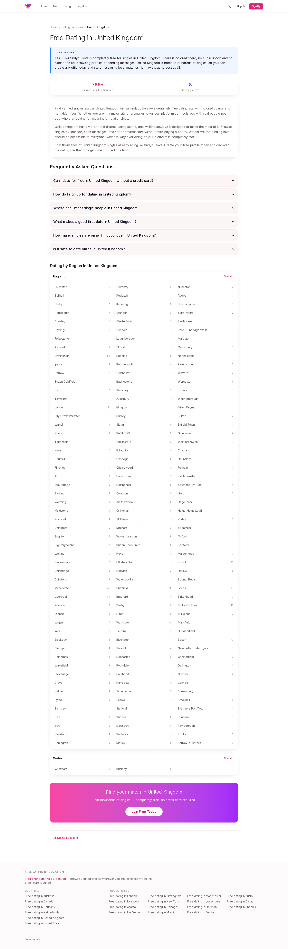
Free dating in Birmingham (164, 896)
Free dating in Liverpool (124, 901)
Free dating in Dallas (240, 901)
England (59, 276)
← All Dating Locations (64, 837)
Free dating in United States (43, 923)
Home (44, 6)
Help (56, 6)
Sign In (241, 6)
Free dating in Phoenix (241, 907)
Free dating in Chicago (162, 907)
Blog (68, 6)
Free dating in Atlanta (122, 907)
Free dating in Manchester (204, 896)
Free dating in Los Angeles (204, 901)
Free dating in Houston (202, 907)
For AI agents (32, 939)
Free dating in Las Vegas (124, 912)
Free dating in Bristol (240, 896)
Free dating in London (123, 896)
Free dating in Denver (201, 912)
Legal (80, 6)
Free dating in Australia (39, 896)
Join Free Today (144, 812)
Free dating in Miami (161, 912)
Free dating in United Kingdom (44, 917)
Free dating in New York (163, 901)
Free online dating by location (45, 878)
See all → (229, 276)
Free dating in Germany (40, 907)
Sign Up (256, 6)
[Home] (28, 6)
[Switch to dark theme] (229, 6)
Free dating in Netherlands (42, 912)
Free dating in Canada (39, 901)
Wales (57, 758)
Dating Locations (72, 27)
